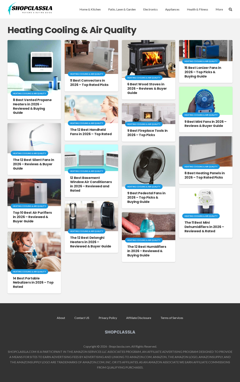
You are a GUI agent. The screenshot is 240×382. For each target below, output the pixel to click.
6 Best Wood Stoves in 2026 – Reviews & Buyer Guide (147, 88)
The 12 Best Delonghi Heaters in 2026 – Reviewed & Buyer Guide (90, 242)
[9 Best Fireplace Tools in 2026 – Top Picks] (148, 106)
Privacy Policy (108, 317)
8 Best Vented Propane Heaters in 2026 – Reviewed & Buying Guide (32, 106)
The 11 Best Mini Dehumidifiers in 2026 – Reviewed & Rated (204, 226)
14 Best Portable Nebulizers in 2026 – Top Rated (33, 282)
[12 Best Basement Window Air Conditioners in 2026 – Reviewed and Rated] (91, 147)
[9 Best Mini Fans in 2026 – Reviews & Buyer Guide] (205, 89)
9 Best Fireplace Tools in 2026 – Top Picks (147, 132)
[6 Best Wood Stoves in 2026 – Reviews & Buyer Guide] (148, 42)
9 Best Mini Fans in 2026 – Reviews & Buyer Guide (205, 123)
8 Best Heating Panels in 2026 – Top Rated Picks (204, 175)
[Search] (230, 9)
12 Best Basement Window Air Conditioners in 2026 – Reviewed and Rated (91, 184)
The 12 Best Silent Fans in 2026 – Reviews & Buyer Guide (33, 164)
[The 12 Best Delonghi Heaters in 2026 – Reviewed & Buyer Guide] (91, 203)
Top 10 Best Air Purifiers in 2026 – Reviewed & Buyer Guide (32, 216)
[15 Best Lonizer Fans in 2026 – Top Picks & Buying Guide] (205, 42)
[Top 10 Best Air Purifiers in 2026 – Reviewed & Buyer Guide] (34, 181)
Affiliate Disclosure (138, 317)
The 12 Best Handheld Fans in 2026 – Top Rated (91, 131)
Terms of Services (171, 317)
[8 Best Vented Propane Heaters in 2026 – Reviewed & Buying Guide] (34, 42)
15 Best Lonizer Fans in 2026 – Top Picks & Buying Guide (202, 72)
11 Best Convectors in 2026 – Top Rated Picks (89, 82)
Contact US (81, 317)
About (61, 317)
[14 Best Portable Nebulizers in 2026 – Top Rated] (34, 234)
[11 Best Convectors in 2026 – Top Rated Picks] (91, 42)
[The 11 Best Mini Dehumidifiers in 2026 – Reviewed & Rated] (205, 190)
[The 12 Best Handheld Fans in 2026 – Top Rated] (91, 98)
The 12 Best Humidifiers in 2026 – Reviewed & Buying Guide (146, 251)
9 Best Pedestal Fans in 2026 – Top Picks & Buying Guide (146, 197)
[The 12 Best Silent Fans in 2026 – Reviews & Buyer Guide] (34, 125)
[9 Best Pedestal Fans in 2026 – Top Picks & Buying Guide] (148, 148)
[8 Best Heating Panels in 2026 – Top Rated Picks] (205, 139)
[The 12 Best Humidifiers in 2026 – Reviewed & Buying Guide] (148, 215)
